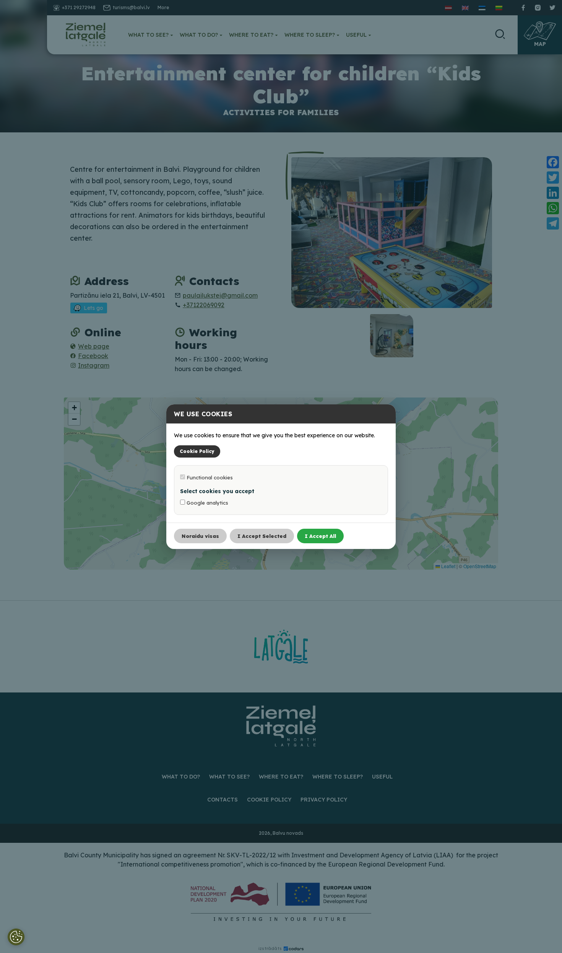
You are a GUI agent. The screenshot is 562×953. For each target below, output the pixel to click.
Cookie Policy (197, 451)
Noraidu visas (200, 536)
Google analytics (206, 503)
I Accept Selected (261, 536)
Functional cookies (209, 477)
